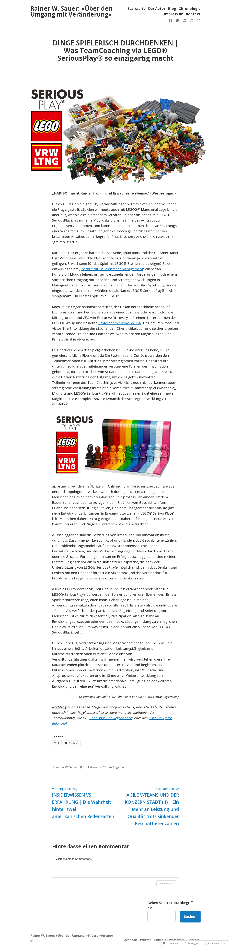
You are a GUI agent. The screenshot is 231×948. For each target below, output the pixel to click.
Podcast (193, 940)
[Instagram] (191, 20)
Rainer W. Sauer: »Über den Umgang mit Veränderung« (71, 11)
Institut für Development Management (112, 269)
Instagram (177, 940)
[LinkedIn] (184, 20)
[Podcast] (198, 20)
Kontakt (193, 14)
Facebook (130, 940)
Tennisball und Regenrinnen (111, 718)
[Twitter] (177, 20)
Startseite (136, 8)
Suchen (190, 916)
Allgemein (119, 767)
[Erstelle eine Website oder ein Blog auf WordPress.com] (31, 940)
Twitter (145, 940)
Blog (172, 8)
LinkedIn (160, 940)
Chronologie (190, 8)
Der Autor (156, 8)
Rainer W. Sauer (66, 767)
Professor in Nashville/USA (119, 323)
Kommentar (166, 883)
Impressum (173, 14)
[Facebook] (171, 20)
